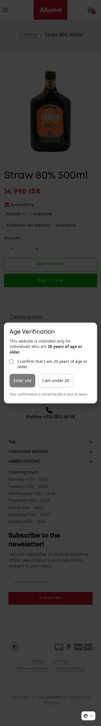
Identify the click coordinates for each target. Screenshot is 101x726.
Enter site (22, 380)
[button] (88, 715)
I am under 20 (55, 380)
